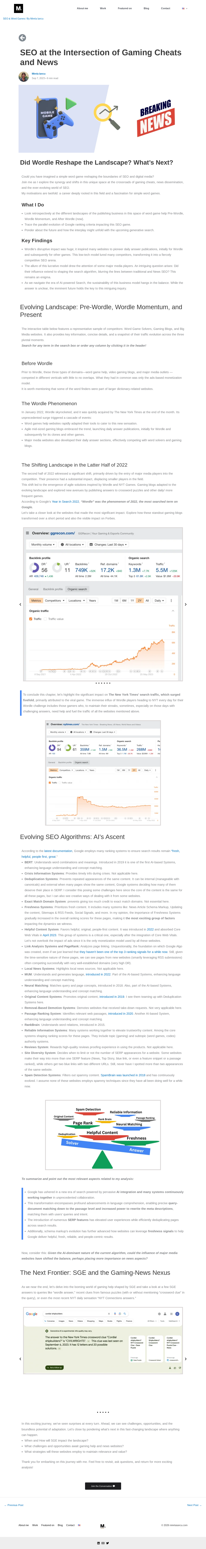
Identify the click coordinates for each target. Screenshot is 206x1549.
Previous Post (13, 1505)
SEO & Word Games (14, 18)
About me (82, 8)
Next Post (194, 1505)
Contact (165, 8)
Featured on (125, 8)
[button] (96, 683)
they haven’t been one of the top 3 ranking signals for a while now (123, 952)
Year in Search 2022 (65, 501)
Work (103, 8)
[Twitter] (107, 1543)
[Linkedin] (98, 1543)
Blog (146, 8)
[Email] (103, 1543)
